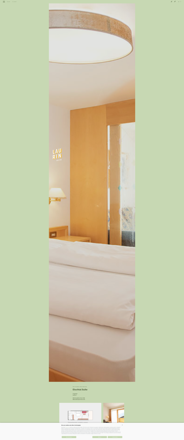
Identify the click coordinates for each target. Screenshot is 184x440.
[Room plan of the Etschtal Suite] (80, 417)
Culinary (14, 1)
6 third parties (67, 427)
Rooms (8, 1)
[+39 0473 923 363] (171, 2)
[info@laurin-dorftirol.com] (175, 2)
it (180, 1)
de (178, 1)
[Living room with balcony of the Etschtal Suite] (113, 417)
